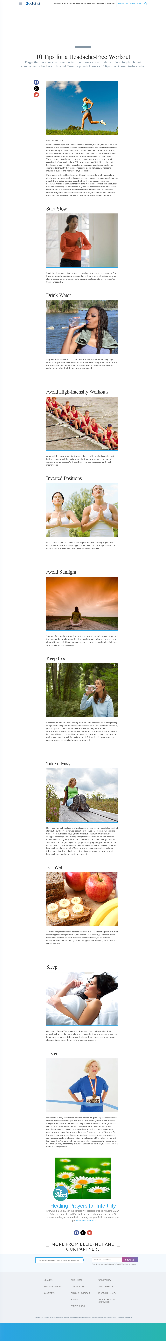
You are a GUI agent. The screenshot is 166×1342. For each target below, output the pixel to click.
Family (110, 3)
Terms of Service (105, 1286)
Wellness (83, 3)
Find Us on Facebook (80, 1293)
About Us (48, 1280)
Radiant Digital (78, 1306)
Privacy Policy (104, 1280)
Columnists (76, 1280)
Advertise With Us (52, 1286)
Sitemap (74, 1299)
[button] (145, 3)
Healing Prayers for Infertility (83, 1206)
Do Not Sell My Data (107, 1293)
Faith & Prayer (69, 3)
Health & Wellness (83, 47)
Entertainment (98, 3)
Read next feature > (86, 1220)
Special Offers (135, 3)
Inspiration (58, 3)
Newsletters (123, 3)
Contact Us (49, 1293)
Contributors (77, 1286)
